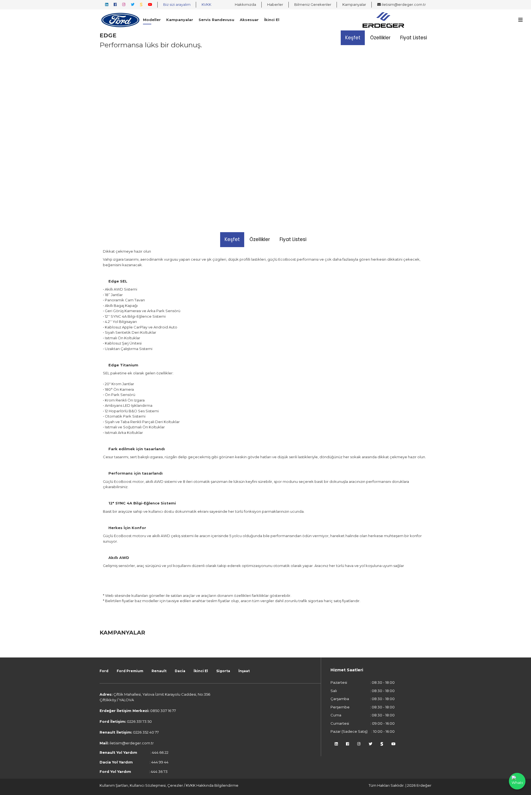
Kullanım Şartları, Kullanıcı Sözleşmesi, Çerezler (142, 785)
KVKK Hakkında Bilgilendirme (212, 785)
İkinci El (271, 19)
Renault (159, 671)
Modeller (152, 19)
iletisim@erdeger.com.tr (403, 4)
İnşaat (244, 671)
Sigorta (223, 671)
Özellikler (380, 37)
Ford (104, 671)
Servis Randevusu (216, 19)
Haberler (275, 4)
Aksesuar (249, 19)
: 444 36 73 (134, 771)
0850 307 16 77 (163, 710)
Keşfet (352, 37)
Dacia (180, 671)
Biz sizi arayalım (177, 4)
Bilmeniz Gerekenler (312, 4)
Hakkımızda (245, 4)
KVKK (206, 4)
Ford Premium (130, 671)
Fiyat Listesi (413, 37)
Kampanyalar (354, 4)
